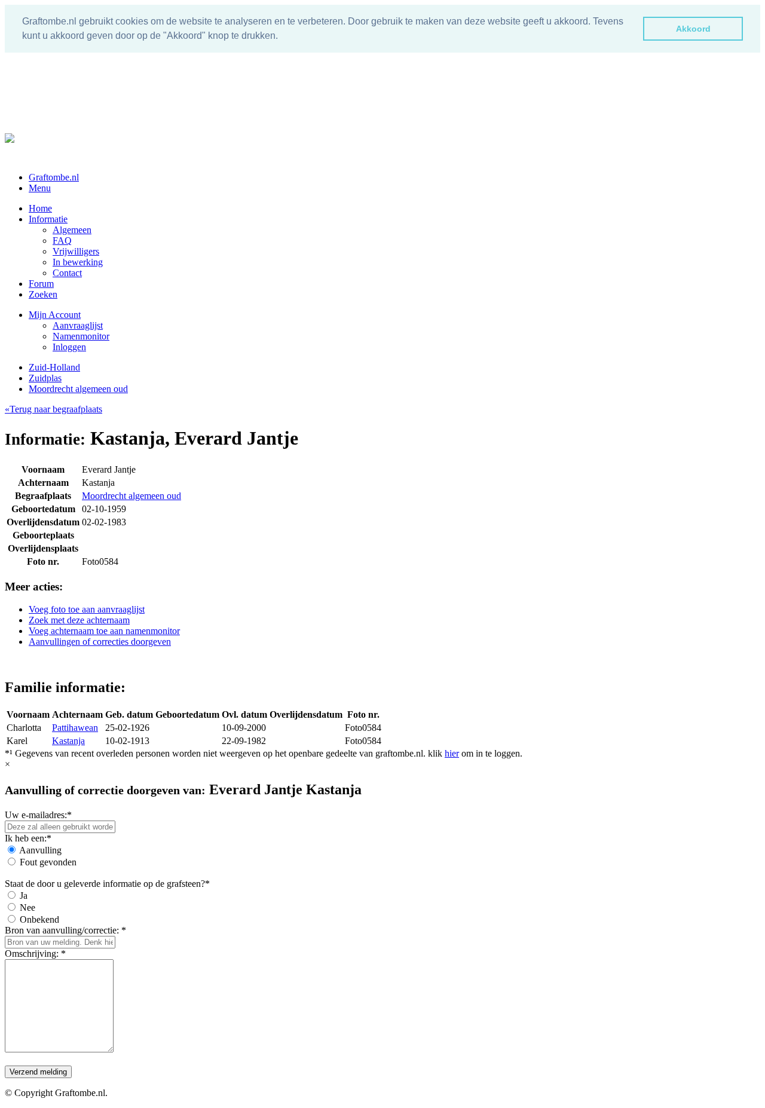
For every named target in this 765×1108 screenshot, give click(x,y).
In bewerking (78, 262)
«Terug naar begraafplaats (53, 409)
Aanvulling (40, 850)
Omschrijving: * (35, 953)
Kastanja (68, 741)
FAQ (62, 240)
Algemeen (72, 230)
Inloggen (69, 347)
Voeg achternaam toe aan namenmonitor (104, 631)
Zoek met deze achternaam (79, 620)
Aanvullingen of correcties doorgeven (100, 641)
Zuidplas (45, 378)
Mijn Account (55, 315)
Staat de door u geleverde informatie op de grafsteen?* (107, 884)
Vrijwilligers (76, 251)
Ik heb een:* (28, 838)
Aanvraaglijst (78, 325)
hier (452, 753)
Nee (27, 907)
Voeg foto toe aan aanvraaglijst (87, 609)
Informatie (48, 219)
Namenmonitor (81, 336)
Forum (41, 283)
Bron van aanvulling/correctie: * (65, 930)
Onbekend (39, 919)
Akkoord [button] (693, 28)
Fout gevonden (48, 862)
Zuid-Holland (54, 367)
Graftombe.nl (54, 177)
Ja (23, 895)
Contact (67, 273)
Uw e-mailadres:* (38, 815)
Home (40, 208)
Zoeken (43, 294)
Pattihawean (75, 728)
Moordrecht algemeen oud (78, 389)
